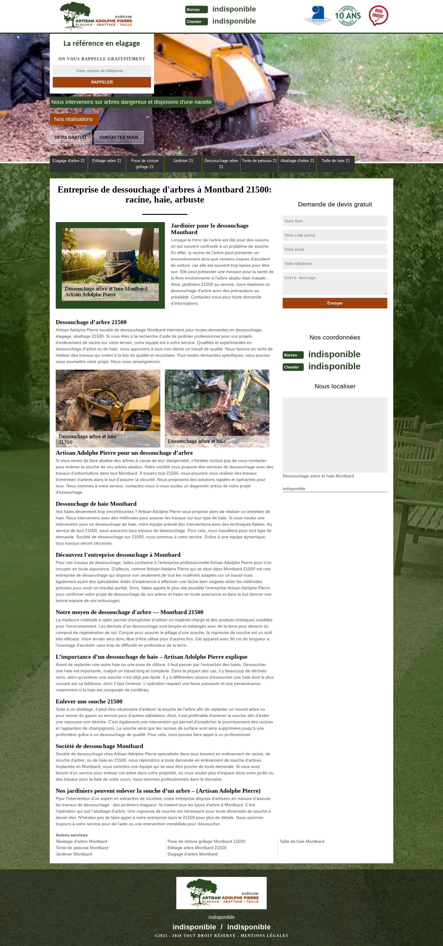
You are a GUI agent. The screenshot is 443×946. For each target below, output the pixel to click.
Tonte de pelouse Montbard (82, 847)
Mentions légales (264, 936)
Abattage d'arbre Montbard (81, 841)
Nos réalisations (73, 119)
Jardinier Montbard (74, 854)
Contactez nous (119, 137)
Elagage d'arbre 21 (68, 160)
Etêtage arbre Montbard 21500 (197, 847)
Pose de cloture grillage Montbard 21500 (206, 841)
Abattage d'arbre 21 (297, 160)
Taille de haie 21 (336, 160)
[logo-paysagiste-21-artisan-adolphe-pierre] (95, 17)
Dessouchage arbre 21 (221, 163)
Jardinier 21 (183, 160)
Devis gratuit (71, 137)
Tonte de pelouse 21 (259, 160)
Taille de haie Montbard (302, 841)
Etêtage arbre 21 (106, 160)
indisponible (234, 9)
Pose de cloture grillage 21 (145, 163)
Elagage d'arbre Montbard (193, 854)
